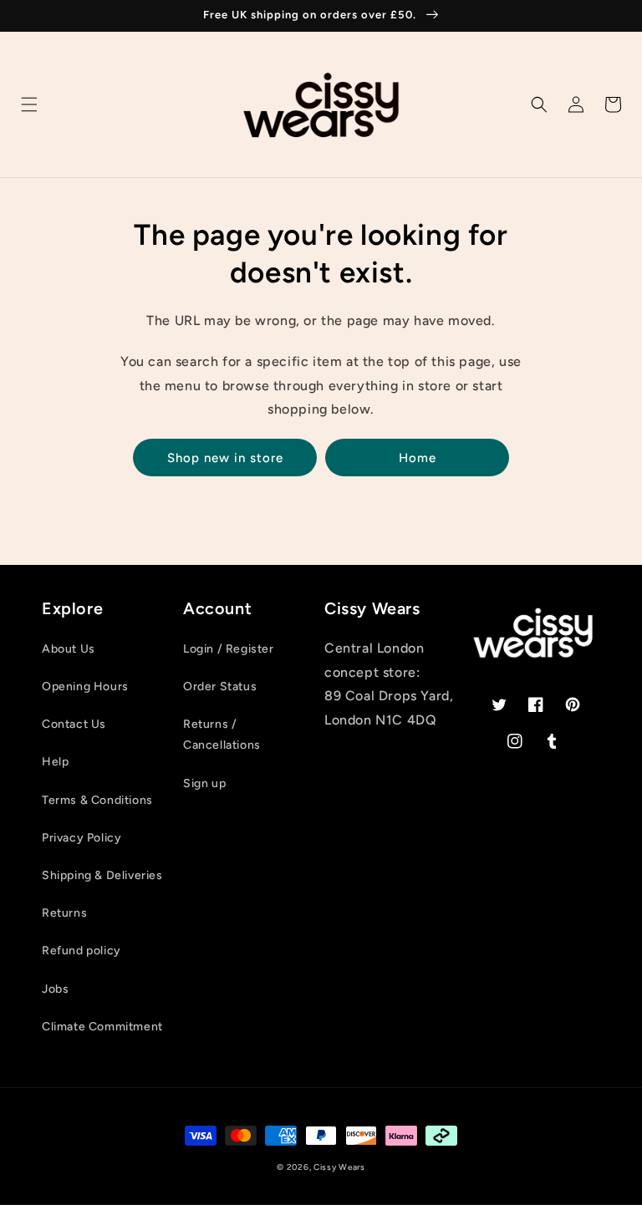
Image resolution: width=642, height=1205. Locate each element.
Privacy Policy (81, 838)
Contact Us (74, 724)
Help (55, 762)
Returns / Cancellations (222, 734)
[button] (29, 104)
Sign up (204, 783)
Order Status (220, 686)
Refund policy (81, 950)
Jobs (55, 989)
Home (417, 457)
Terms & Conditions (97, 800)
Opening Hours (85, 686)
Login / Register (228, 649)
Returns (64, 913)
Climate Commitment (102, 1026)
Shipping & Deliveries (102, 875)
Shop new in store (225, 457)
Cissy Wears (339, 1167)
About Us (68, 649)
